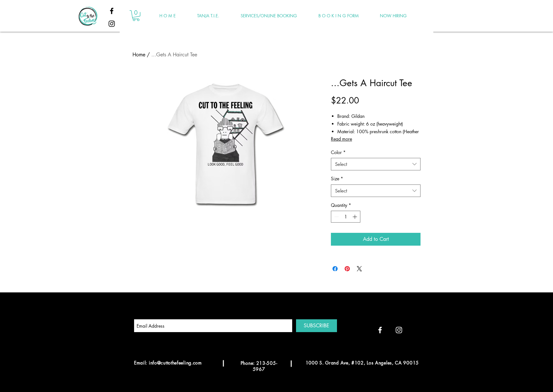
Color (338, 152)
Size (337, 179)
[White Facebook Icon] (380, 330)
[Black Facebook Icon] (112, 11)
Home (138, 54)
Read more (341, 139)
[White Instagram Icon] (399, 330)
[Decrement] (336, 216)
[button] (136, 15)
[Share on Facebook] (335, 269)
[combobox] (376, 164)
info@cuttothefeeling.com (175, 363)
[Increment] (355, 216)
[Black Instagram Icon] (112, 24)
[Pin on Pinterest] (347, 269)
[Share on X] (359, 269)
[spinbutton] (345, 216)
